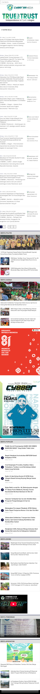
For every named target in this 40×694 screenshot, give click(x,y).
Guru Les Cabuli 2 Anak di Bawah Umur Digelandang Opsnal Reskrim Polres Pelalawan (11, 120)
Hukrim (1, 116)
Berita (1, 155)
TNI (0, 37)
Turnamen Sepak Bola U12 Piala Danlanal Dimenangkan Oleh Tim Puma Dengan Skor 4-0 (12, 195)
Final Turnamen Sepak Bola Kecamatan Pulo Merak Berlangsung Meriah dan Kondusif (11, 140)
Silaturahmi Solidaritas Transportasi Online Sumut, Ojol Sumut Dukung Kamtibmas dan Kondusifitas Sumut (20, 520)
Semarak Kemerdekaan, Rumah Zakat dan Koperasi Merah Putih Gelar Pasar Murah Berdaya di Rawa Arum (23, 320)
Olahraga (2, 55)
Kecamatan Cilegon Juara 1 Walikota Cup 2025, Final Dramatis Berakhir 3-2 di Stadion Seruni (12, 100)
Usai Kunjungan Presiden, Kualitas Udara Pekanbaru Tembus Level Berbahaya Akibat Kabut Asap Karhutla (20, 467)
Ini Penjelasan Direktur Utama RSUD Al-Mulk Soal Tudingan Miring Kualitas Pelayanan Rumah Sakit (25, 683)
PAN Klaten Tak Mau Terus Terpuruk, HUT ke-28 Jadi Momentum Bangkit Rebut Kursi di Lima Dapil (24, 259)
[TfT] (20, 17)
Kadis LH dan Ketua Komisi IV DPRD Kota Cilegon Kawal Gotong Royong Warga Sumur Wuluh (20, 478)
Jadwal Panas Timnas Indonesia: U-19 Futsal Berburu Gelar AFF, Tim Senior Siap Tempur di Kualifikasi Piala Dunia (12, 59)
